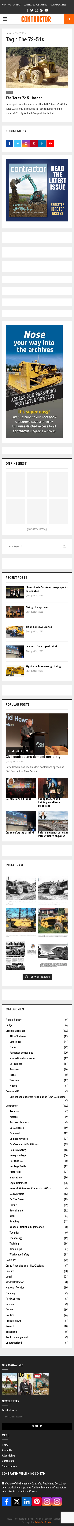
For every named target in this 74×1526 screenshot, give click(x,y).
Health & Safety (17, 1149)
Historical (15, 1171)
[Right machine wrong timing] (15, 671)
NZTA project (16, 1193)
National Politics (15, 1287)
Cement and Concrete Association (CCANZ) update (37, 1096)
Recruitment (16, 1210)
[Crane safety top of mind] (15, 651)
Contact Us (8, 1460)
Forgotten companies (21, 1052)
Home (5, 1445)
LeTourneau (16, 1063)
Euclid (12, 1047)
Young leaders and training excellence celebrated (49, 802)
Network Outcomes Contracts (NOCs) (29, 1188)
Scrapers (14, 1069)
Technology (15, 1238)
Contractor (12, 1105)
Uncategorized (14, 1342)
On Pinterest (16, 463)
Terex (9, 92)
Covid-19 (11, 1260)
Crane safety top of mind (41, 646)
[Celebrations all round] (21, 788)
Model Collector (15, 1282)
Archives (14, 1111)
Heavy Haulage (17, 1155)
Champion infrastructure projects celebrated (47, 589)
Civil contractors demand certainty (33, 756)
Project (10, 1326)
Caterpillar (15, 1041)
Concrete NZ (13, 1091)
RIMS (12, 1216)
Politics (10, 1315)
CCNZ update (16, 1127)
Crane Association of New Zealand (25, 1265)
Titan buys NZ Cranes (39, 627)
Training (14, 1243)
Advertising (8, 1455)
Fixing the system (37, 607)
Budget (9, 1025)
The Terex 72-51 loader (24, 98)
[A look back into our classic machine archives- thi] (21, 891)
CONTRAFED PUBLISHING (35, 4)
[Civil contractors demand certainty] (37, 734)
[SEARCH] (64, 546)
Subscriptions (9, 1466)
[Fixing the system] (15, 612)
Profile (13, 1205)
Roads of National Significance (26, 1226)
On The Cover (16, 1199)
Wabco (13, 1085)
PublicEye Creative (43, 1522)
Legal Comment (18, 1182)
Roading (14, 1221)
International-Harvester (22, 1058)
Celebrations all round (18, 798)
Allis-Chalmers (17, 1036)
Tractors (14, 1080)
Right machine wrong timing (43, 666)
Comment (14, 1133)
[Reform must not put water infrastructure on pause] (53, 821)
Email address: (10, 1410)
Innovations (16, 1177)
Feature (10, 1271)
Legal (9, 1276)
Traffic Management (17, 1337)
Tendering (11, 1331)
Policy (9, 1309)
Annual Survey (13, 1019)
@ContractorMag (37, 529)
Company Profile (18, 1138)
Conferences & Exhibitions (24, 1144)
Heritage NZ (16, 1160)
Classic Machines (15, 1030)
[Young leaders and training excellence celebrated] (53, 788)
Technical (14, 1232)
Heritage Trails (17, 1166)
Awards (13, 1116)
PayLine (10, 1304)
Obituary (10, 1293)
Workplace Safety (19, 1254)
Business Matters (19, 1122)
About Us (7, 1450)
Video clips (15, 1249)
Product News (13, 1320)
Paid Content (13, 1298)
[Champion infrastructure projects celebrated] (15, 592)
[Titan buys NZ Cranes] (15, 632)
